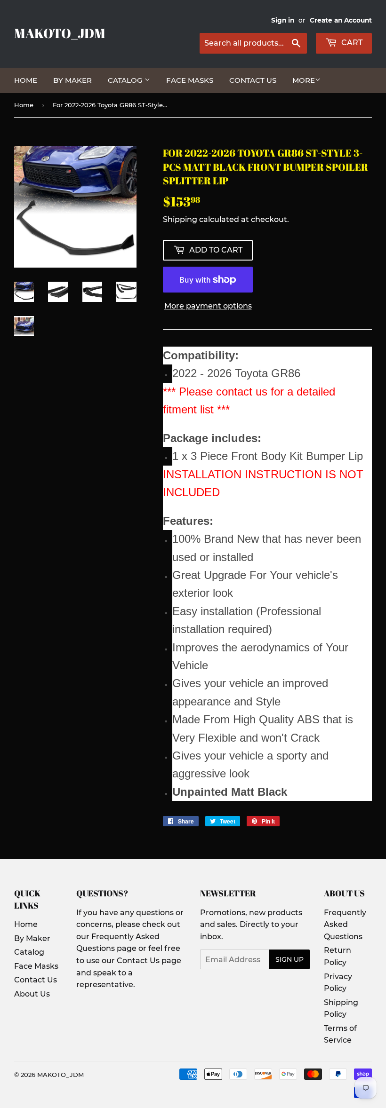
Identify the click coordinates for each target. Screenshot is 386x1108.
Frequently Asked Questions (345, 924)
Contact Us (252, 80)
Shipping (180, 219)
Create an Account (341, 20)
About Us (32, 993)
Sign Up (289, 959)
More (303, 80)
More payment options (208, 305)
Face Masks (189, 80)
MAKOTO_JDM (59, 33)
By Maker (72, 80)
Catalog (126, 80)
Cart (350, 42)
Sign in (282, 20)
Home (25, 80)
